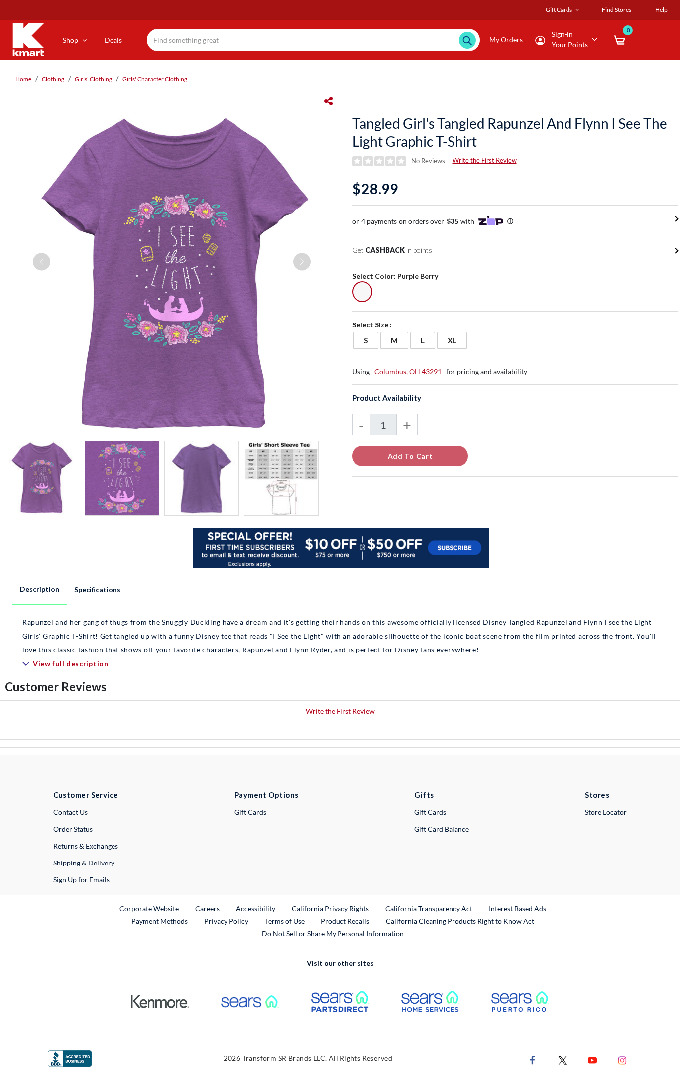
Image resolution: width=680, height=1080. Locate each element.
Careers (208, 908)
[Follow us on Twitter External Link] (562, 1059)
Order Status (73, 829)
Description (39, 589)
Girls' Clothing (93, 79)
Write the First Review (485, 160)
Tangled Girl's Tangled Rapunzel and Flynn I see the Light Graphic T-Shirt (509, 132)
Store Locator (606, 812)
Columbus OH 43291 (408, 371)
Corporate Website (149, 908)
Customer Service (85, 794)
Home (23, 79)
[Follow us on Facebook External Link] (533, 1059)
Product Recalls (345, 920)
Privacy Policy (226, 921)
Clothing (53, 79)
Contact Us (70, 812)
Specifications (97, 589)
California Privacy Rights (330, 908)
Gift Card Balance (441, 829)
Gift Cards (250, 812)
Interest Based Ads (517, 908)
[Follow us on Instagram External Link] (622, 1059)
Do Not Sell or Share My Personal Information (333, 933)
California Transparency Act (428, 908)
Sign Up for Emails (81, 879)
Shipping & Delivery (83, 863)
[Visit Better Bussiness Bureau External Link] (70, 1057)
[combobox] (313, 40)
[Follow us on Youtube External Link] (592, 1059)
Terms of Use (285, 921)
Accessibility (255, 908)
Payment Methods (159, 921)
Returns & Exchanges (85, 846)
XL (457, 340)
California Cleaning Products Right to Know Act (460, 921)
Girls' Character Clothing (154, 79)
